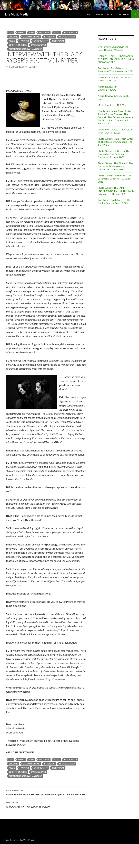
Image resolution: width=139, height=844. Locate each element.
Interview (124, 14)
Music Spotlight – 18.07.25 (112, 105)
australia (44, 33)
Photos (110, 14)
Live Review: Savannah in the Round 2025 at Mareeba (113, 48)
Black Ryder (70, 33)
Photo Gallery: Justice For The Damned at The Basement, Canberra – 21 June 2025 (114, 154)
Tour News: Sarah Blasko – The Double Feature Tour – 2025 (114, 202)
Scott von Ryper (18, 45)
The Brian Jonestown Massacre (25, 49)
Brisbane (13, 37)
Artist (10, 752)
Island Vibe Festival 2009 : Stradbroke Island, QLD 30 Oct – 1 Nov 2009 (45, 792)
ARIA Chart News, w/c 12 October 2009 (28, 804)
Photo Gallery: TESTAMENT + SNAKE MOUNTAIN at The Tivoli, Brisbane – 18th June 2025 (116, 190)
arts (31, 33)
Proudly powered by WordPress (19, 840)
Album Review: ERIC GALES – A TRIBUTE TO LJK (115, 79)
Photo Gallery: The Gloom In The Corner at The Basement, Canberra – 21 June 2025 (115, 166)
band (56, 33)
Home (89, 14)
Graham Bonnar (31, 37)
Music (12, 41)
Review (99, 14)
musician (24, 41)
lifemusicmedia (67, 37)
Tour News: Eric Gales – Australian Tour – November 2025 (116, 70)
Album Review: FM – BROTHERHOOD (108, 88)
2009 (11, 33)
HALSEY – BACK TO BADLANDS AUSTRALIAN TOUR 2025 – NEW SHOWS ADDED (116, 59)
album (21, 33)
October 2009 (40, 41)
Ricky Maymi (58, 41)
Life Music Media (16, 14)
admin (35, 67)
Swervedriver (38, 45)
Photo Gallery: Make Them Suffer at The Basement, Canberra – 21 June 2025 (115, 141)
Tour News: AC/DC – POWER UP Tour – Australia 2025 (115, 131)
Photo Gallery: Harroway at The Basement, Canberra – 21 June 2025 (114, 178)
